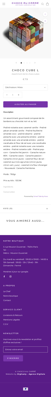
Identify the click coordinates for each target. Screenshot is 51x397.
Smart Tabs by (38, 196)
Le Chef (6, 291)
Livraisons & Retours (12, 315)
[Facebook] (4, 276)
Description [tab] (8, 112)
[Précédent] (16, 62)
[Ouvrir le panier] (47, 4)
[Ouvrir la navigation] (3, 4)
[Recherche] (42, 4)
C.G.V (5, 324)
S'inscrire (13, 358)
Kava (46, 196)
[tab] (25, 186)
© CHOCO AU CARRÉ (25, 371)
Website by (25, 374)
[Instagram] (10, 276)
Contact (7, 300)
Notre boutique (10, 296)
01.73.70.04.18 (13, 250)
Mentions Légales (11, 319)
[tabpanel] (25, 149)
